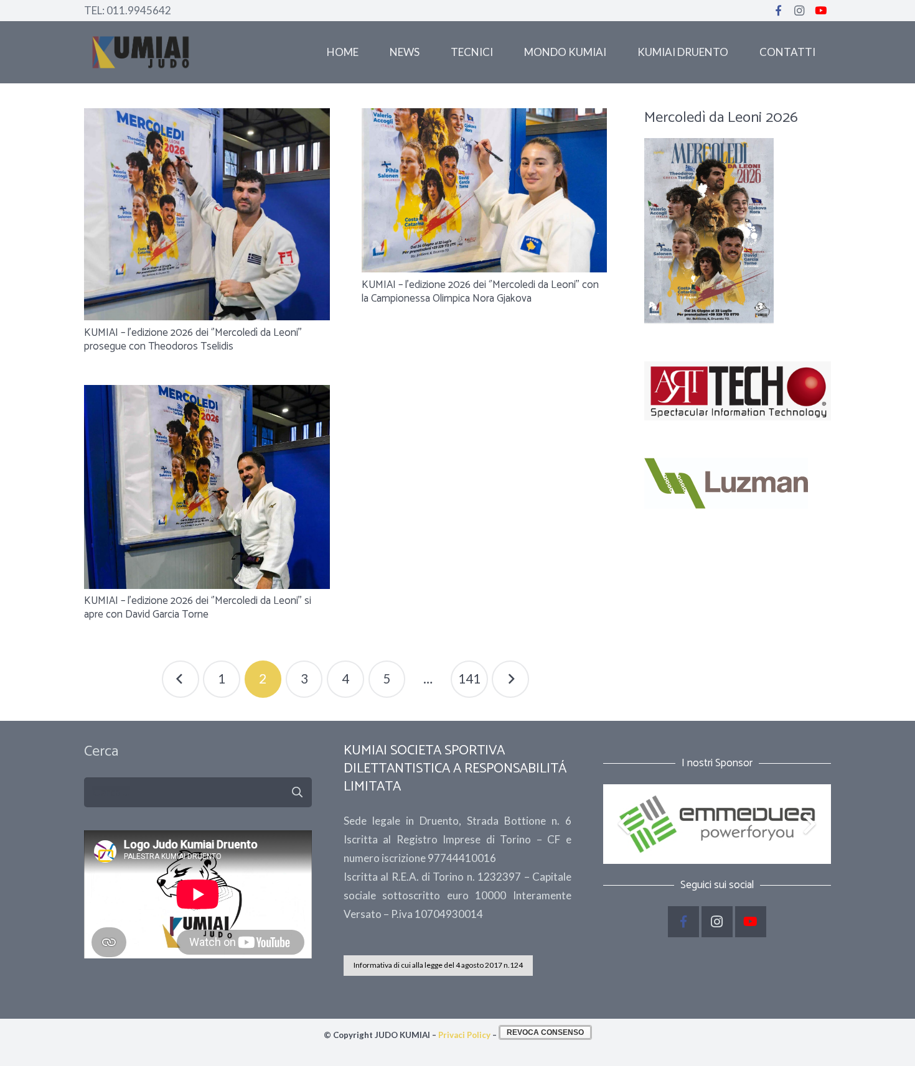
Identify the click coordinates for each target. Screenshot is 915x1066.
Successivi (510, 679)
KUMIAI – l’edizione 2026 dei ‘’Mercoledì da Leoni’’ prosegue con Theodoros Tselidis (193, 339)
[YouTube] (820, 10)
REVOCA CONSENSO (545, 1032)
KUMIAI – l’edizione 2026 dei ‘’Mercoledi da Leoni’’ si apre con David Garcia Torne (197, 607)
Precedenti (180, 679)
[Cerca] (297, 792)
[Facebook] (778, 10)
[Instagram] (799, 10)
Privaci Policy (464, 1035)
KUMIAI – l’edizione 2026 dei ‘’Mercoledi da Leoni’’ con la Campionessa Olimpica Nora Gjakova (480, 291)
